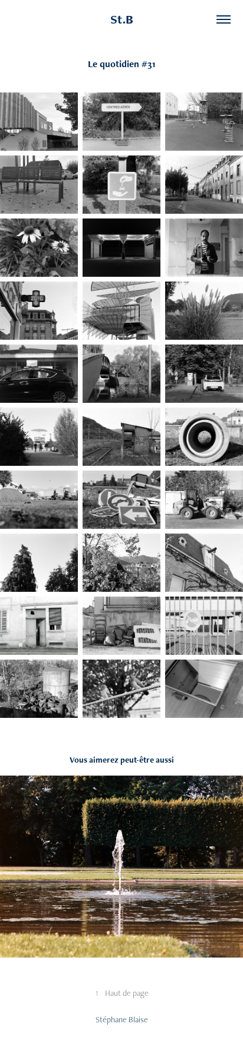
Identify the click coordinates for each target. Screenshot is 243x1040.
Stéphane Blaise (122, 1019)
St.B (121, 19)
